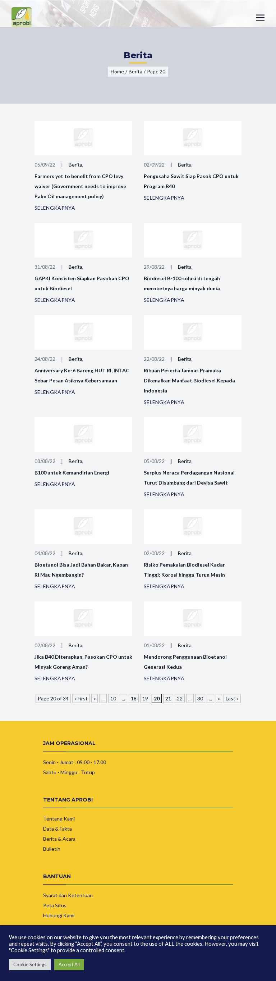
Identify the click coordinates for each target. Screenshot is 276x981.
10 (113, 698)
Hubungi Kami (58, 915)
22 (180, 698)
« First (81, 698)
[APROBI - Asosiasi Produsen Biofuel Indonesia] (22, 17)
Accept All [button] (69, 964)
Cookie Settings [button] (29, 964)
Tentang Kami (59, 819)
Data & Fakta (57, 829)
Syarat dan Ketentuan (68, 895)
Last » (232, 698)
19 (145, 698)
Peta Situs (54, 905)
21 (168, 698)
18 (134, 698)
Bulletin (51, 849)
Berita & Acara (59, 839)
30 (200, 698)
